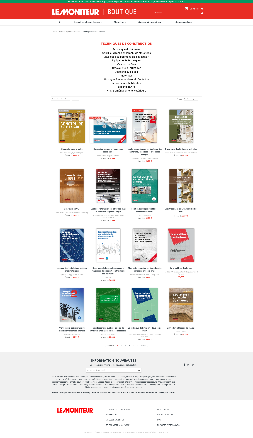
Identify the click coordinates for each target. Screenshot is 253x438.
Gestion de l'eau (126, 64)
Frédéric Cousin (65, 153)
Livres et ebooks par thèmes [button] (86, 22)
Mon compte (163, 409)
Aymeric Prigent (77, 153)
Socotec (108, 278)
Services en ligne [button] (184, 22)
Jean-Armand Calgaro (139, 158)
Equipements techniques (126, 60)
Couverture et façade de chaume (181, 328)
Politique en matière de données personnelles (156, 392)
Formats (75, 99)
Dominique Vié (153, 158)
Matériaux (126, 75)
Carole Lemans (181, 332)
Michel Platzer (143, 335)
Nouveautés (111, 415)
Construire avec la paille (71, 149)
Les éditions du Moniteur (118, 409)
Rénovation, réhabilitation (127, 83)
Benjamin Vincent (113, 156)
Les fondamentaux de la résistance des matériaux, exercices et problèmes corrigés (145, 152)
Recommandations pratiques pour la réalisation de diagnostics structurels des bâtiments (108, 271)
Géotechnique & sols (126, 71)
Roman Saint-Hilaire (108, 335)
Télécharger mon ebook (118, 425)
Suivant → (144, 346)
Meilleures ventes (115, 420)
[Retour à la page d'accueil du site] (94, 11)
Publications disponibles (60, 99)
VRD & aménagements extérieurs (126, 90)
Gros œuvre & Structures (126, 68)
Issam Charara (109, 215)
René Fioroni (101, 156)
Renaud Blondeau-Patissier (65, 213)
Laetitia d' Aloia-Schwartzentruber (176, 272)
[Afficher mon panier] (186, 8)
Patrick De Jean (181, 153)
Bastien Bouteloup (81, 213)
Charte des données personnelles (120, 432)
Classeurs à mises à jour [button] (150, 22)
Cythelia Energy (65, 275)
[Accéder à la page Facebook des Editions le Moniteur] (185, 365)
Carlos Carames (108, 218)
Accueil (54, 32)
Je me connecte (196, 9)
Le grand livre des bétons (181, 268)
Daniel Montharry (155, 335)
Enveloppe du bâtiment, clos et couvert (126, 56)
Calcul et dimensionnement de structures (126, 53)
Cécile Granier (133, 335)
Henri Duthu (144, 337)
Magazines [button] (119, 22)
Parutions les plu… (190, 99)
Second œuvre (126, 86)
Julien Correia (170, 153)
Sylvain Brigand (77, 275)
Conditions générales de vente (153, 432)
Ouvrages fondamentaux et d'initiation (126, 79)
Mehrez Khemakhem (137, 275)
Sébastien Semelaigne (72, 335)
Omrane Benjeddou (152, 275)
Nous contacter (165, 415)
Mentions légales (92, 432)
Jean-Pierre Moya (144, 215)
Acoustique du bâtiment (127, 49)
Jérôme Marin (192, 153)
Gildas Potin (119, 215)
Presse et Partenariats (168, 425)
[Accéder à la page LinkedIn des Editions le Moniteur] (194, 365)
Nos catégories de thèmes (69, 32)
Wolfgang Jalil (98, 215)
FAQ (159, 420)
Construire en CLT (72, 209)
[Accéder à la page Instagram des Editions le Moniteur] (189, 365)
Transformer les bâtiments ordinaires (181, 149)
